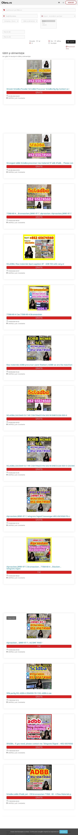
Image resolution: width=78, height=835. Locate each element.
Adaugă (71, 2)
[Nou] (48, 23)
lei (39, 41)
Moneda (32, 41)
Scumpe (53, 43)
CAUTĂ (72, 42)
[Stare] (48, 21)
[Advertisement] (39, 120)
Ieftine (59, 41)
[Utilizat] (48, 25)
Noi (52, 41)
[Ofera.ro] (6, 2)
